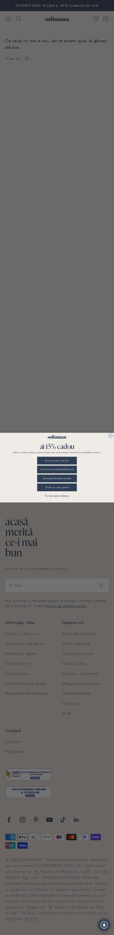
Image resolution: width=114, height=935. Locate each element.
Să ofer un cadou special (57, 487)
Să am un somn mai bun (57, 460)
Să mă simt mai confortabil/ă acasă (57, 469)
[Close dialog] (110, 435)
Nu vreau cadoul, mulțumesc (57, 496)
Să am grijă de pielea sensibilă (57, 478)
